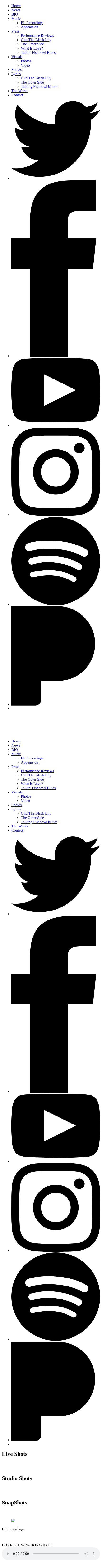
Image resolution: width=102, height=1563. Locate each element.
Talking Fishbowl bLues (39, 87)
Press (15, 31)
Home (16, 6)
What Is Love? (32, 48)
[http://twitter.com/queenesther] (55, 178)
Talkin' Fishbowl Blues (38, 53)
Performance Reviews (37, 36)
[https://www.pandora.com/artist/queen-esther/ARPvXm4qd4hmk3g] (55, 704)
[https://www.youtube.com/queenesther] (55, 425)
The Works (19, 91)
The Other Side (32, 44)
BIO (14, 14)
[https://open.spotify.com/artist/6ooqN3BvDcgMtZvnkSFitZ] (55, 1339)
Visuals (16, 57)
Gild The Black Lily (36, 40)
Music (16, 19)
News (15, 10)
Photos (26, 61)
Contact (17, 95)
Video (25, 65)
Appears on (29, 27)
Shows (16, 70)
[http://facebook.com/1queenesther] (55, 356)
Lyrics (16, 74)
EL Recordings (32, 23)
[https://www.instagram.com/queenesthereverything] (55, 515)
